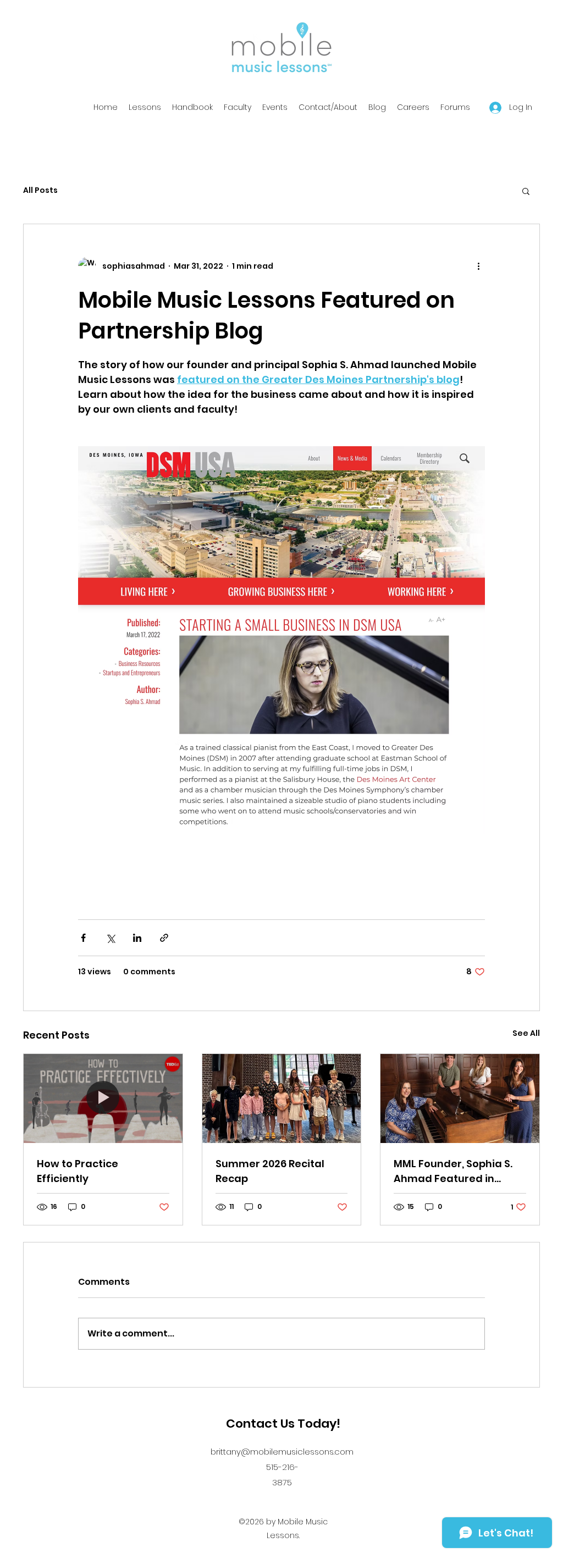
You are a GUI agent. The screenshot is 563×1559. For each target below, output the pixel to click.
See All (526, 1033)
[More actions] (478, 266)
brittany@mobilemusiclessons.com (282, 1451)
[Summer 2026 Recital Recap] (281, 1098)
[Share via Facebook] (83, 938)
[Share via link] (164, 938)
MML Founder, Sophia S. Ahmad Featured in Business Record (453, 1171)
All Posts (40, 190)
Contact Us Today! (283, 1423)
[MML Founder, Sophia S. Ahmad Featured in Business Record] (459, 1098)
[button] (526, 190)
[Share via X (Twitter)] (110, 938)
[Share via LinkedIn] (137, 938)
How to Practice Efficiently (77, 1171)
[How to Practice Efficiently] (103, 1098)
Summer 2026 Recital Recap (270, 1171)
